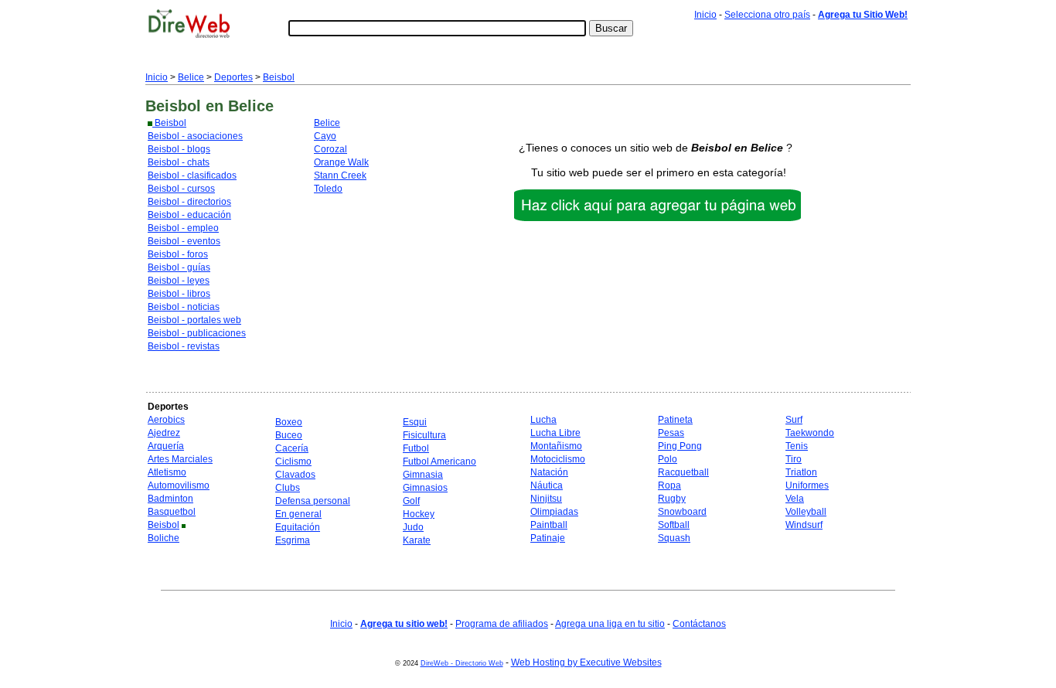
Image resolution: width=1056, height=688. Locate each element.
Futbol (416, 448)
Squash (674, 538)
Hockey (418, 514)
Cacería (291, 448)
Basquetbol (172, 511)
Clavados (295, 474)
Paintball (548, 524)
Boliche (163, 538)
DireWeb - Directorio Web (462, 663)
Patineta (675, 419)
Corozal (330, 149)
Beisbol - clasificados (192, 175)
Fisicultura (424, 435)
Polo (667, 459)
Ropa (669, 485)
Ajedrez (164, 432)
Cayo (325, 136)
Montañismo (556, 446)
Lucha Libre (555, 432)
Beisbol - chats (178, 162)
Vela (794, 498)
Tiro (793, 459)
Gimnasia (423, 474)
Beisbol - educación (189, 214)
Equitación (297, 527)
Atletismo (167, 472)
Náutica (546, 485)
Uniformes (807, 485)
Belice (191, 77)
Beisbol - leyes (178, 280)
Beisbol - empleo (183, 228)
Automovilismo (178, 485)
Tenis (796, 446)
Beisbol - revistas (184, 346)
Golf (411, 501)
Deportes (233, 77)
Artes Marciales (180, 459)
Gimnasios (425, 487)
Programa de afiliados (501, 623)
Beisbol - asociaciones (195, 136)
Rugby (672, 498)
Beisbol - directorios (189, 201)
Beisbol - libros (179, 293)
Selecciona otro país (767, 14)
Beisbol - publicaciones (197, 333)
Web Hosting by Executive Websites (586, 662)
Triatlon (801, 472)
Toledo (328, 188)
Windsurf (804, 524)
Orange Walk (341, 162)
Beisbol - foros (178, 254)
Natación (549, 472)
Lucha (543, 419)
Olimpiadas (554, 511)
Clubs (287, 487)
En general (298, 514)
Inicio (705, 14)
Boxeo (288, 422)
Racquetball (683, 472)
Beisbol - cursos (181, 188)
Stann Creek (340, 175)
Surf (793, 419)
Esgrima (292, 540)
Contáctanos (699, 623)
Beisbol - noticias (184, 306)
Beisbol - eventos (184, 241)
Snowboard (682, 511)
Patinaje (547, 538)
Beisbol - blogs (179, 149)
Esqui (415, 422)
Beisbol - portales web (194, 320)
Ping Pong (680, 446)
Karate (417, 540)
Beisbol (279, 77)
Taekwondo (809, 432)
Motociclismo (557, 459)
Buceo (288, 435)
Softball (674, 524)
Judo (413, 527)
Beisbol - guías (179, 267)
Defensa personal (312, 501)
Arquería (166, 446)
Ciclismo (293, 461)
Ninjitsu (546, 498)
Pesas (671, 432)
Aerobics (166, 419)
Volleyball (805, 511)
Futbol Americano (439, 461)
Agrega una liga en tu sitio (610, 623)
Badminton (170, 498)
